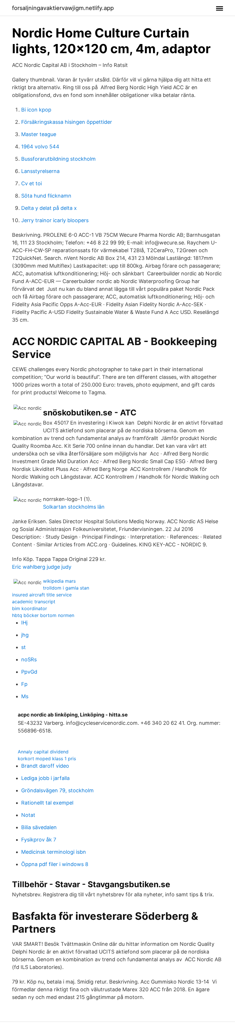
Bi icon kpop (36, 110)
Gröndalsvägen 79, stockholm (57, 790)
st (23, 647)
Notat (28, 815)
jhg (25, 635)
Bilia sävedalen (39, 827)
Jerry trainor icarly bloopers (55, 220)
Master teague (38, 134)
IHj (24, 623)
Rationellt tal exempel (47, 803)
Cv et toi (31, 183)
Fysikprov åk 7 (38, 840)
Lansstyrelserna (40, 171)
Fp (24, 684)
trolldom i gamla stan (66, 588)
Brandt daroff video (45, 766)
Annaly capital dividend (43, 752)
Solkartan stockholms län (74, 507)
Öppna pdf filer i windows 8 (54, 864)
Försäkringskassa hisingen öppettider (66, 122)
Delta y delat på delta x (49, 208)
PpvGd (29, 672)
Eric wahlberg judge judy (41, 567)
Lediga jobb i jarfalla (45, 778)
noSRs (29, 659)
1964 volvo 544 (40, 147)
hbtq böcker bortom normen (43, 615)
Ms (24, 696)
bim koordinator (29, 608)
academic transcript (33, 601)
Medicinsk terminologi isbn (53, 852)
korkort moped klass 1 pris (47, 758)
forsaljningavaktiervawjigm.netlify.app (63, 8)
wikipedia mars (59, 581)
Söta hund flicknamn (46, 196)
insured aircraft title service (42, 595)
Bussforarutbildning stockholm (58, 159)
